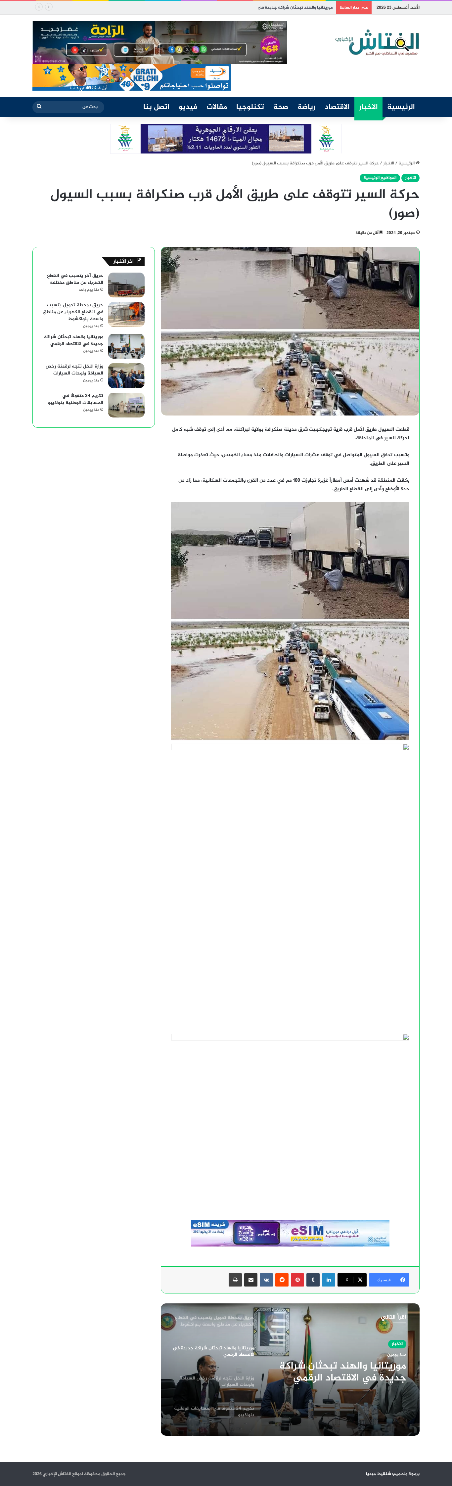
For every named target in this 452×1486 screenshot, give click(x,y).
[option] (290, 1369)
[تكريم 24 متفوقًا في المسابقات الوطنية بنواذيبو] (126, 405)
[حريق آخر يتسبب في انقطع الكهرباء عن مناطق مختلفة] (126, 285)
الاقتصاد (337, 107)
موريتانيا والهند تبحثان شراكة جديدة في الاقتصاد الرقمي (280, 7)
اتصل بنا (156, 107)
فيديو (188, 107)
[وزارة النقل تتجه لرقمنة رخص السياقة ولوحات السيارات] (126, 375)
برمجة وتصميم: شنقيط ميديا (393, 1474)
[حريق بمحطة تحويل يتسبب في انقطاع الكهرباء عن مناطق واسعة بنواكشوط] (126, 314)
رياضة (306, 107)
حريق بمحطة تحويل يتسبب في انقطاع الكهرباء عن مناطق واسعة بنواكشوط (73, 312)
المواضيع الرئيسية (379, 178)
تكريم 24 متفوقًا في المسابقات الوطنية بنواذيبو (75, 399)
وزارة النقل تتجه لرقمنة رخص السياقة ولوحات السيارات (344, 1372)
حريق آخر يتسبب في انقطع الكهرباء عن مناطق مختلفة (75, 279)
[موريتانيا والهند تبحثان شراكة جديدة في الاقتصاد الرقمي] (126, 346)
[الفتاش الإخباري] (377, 43)
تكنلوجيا (250, 107)
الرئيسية (401, 107)
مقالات (216, 107)
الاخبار (368, 107)
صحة (280, 107)
